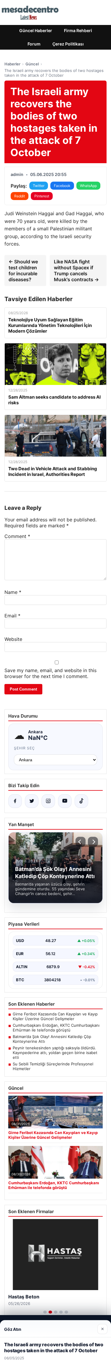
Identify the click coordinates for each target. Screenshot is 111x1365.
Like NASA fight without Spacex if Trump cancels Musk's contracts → (76, 270)
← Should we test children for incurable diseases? (23, 270)
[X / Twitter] (31, 801)
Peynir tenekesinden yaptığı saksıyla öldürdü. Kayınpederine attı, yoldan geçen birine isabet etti (55, 1052)
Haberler (12, 64)
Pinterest (41, 196)
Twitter (38, 185)
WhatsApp (88, 185)
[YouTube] (65, 801)
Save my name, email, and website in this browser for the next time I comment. (50, 673)
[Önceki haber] (80, 842)
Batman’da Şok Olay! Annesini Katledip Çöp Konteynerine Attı (52, 1039)
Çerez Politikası (68, 43)
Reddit (19, 196)
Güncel (32, 64)
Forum (34, 43)
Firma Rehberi (78, 30)
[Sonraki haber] (93, 842)
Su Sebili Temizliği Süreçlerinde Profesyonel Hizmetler (53, 1066)
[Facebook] (15, 801)
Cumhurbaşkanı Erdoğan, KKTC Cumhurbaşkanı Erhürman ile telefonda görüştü (56, 1027)
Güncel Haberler (35, 30)
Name (12, 592)
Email (12, 616)
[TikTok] (81, 801)
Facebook (62, 185)
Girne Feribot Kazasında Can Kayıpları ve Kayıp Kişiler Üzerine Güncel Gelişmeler (55, 1016)
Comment (17, 536)
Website (13, 639)
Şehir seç (24, 748)
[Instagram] (48, 801)
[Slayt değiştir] (45, 1312)
